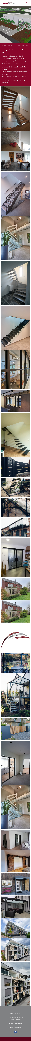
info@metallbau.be (15, 1027)
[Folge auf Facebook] (15, 1032)
